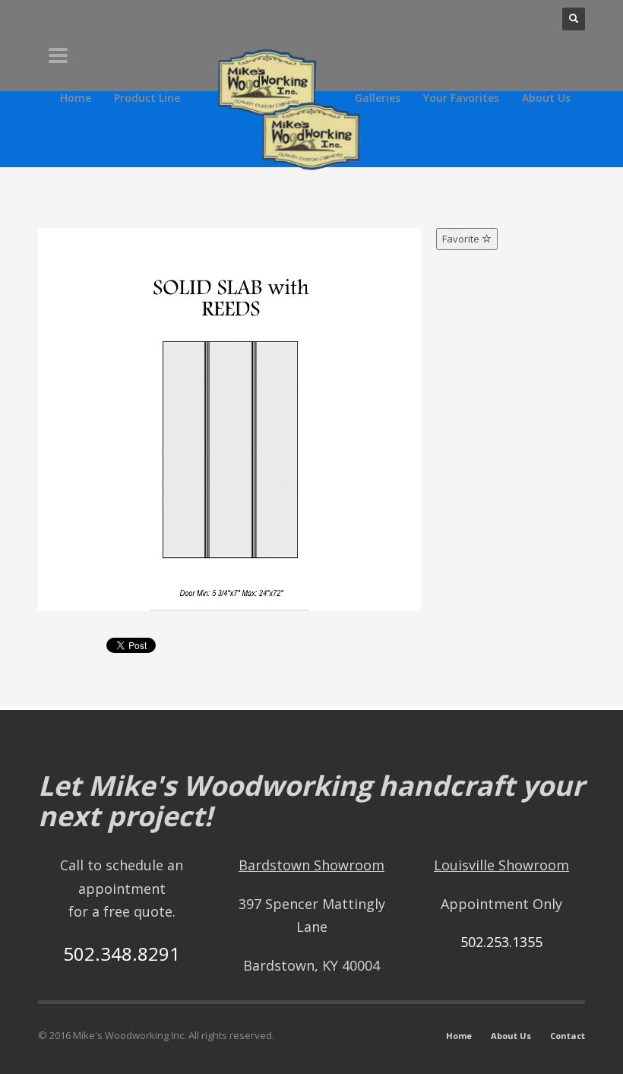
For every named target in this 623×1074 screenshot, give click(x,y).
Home (459, 1035)
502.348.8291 (121, 953)
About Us (511, 1035)
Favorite (462, 239)
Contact (567, 1035)
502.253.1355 (501, 942)
